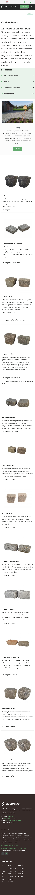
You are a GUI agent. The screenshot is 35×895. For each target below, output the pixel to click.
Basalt (4, 195)
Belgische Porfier (8, 354)
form (12, 840)
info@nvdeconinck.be (13, 821)
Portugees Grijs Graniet (10, 561)
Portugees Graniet (8, 609)
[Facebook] (22, 2)
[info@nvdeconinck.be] (30, 2)
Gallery (17, 128)
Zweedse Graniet (8, 465)
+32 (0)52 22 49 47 (10, 819)
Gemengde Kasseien (9, 708)
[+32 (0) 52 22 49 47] (27, 2)
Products (30, 13)
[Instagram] (24, 2)
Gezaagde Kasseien (9, 417)
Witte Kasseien (7, 513)
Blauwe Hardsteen (8, 760)
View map (11, 816)
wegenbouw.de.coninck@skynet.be (15, 848)
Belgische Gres (7, 296)
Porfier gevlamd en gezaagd (12, 243)
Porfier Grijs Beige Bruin (10, 657)
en (9, 2)
